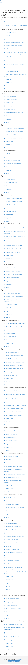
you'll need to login (19, 659)
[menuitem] (1, 3)
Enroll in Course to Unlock (14, 661)
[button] (1, 1)
